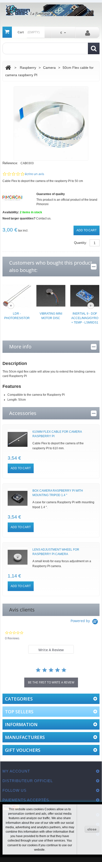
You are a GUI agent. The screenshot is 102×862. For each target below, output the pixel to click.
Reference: (10, 163)
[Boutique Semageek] (51, 10)
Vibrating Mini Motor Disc (51, 316)
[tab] (51, 649)
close (92, 829)
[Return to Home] (8, 68)
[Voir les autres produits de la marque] (12, 197)
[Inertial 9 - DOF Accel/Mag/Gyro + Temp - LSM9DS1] (84, 295)
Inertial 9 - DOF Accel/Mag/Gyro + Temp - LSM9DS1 (84, 318)
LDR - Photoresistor (17, 316)
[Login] (87, 33)
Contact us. (43, 218)
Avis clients (22, 609)
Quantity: (80, 243)
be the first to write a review (51, 682)
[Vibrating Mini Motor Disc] (50, 295)
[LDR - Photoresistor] (16, 295)
